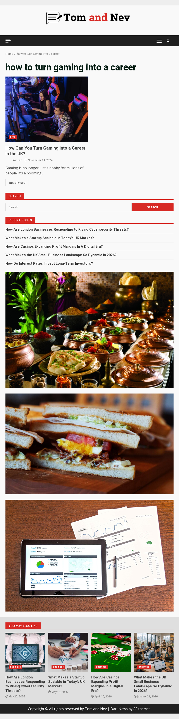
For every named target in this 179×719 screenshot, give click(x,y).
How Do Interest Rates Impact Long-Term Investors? (49, 263)
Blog (12, 136)
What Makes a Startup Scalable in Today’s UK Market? (49, 238)
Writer (17, 160)
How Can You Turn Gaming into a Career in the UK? (46, 109)
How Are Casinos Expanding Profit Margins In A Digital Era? (54, 246)
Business (15, 666)
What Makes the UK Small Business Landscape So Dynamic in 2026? (61, 255)
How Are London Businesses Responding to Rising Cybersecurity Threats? (67, 229)
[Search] (168, 41)
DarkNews (119, 708)
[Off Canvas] (8, 41)
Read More (17, 183)
